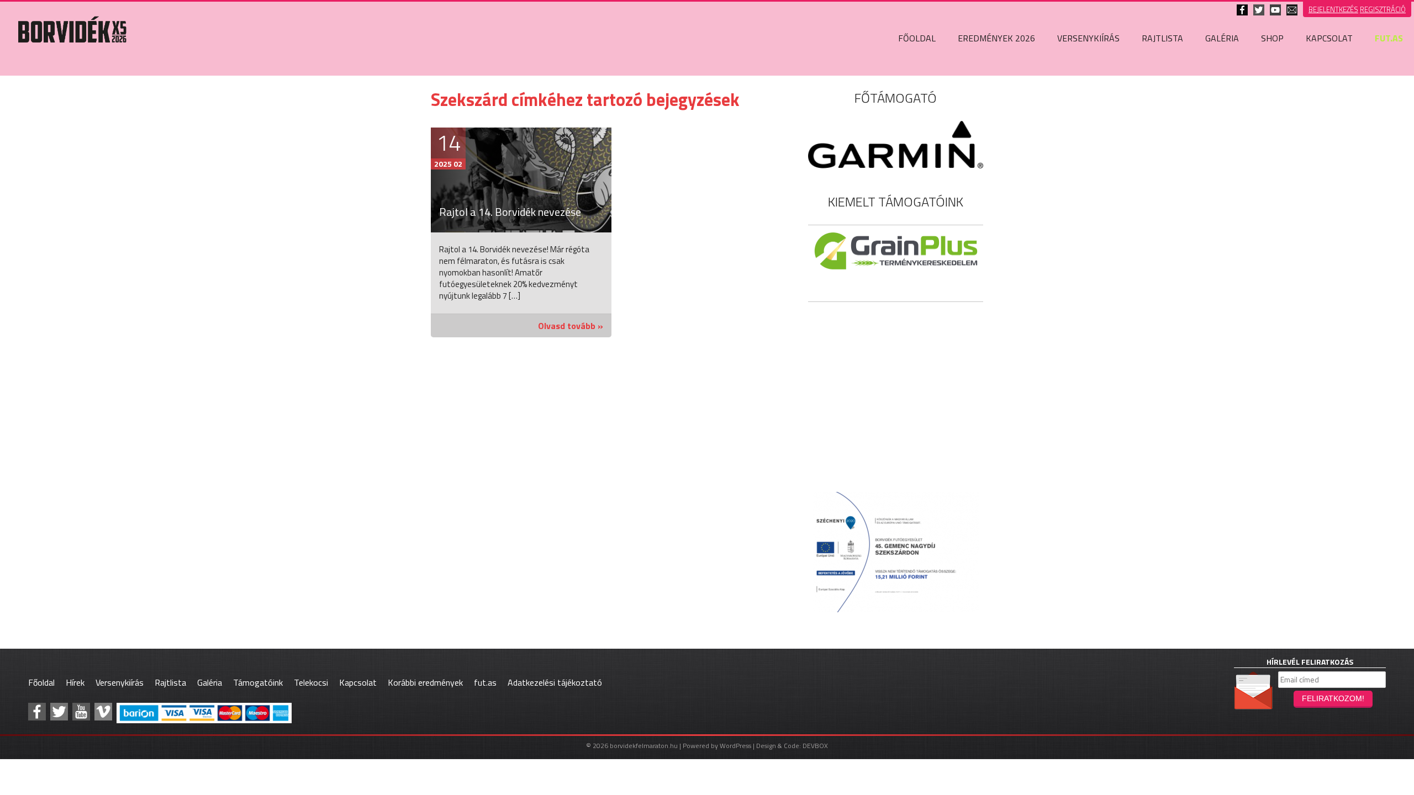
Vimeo (103, 711)
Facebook (1242, 9)
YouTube (81, 711)
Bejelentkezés (1333, 9)
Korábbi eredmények (425, 682)
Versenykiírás (1088, 38)
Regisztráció (1383, 9)
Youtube (1275, 9)
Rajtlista (1162, 38)
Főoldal (917, 38)
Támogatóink (258, 682)
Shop (1272, 38)
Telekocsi (311, 682)
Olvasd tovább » (570, 325)
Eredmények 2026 (996, 38)
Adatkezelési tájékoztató (555, 682)
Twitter (1258, 9)
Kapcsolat (1291, 9)
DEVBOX (815, 745)
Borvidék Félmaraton (72, 57)
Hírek (75, 682)
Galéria (1222, 38)
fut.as (1389, 38)
